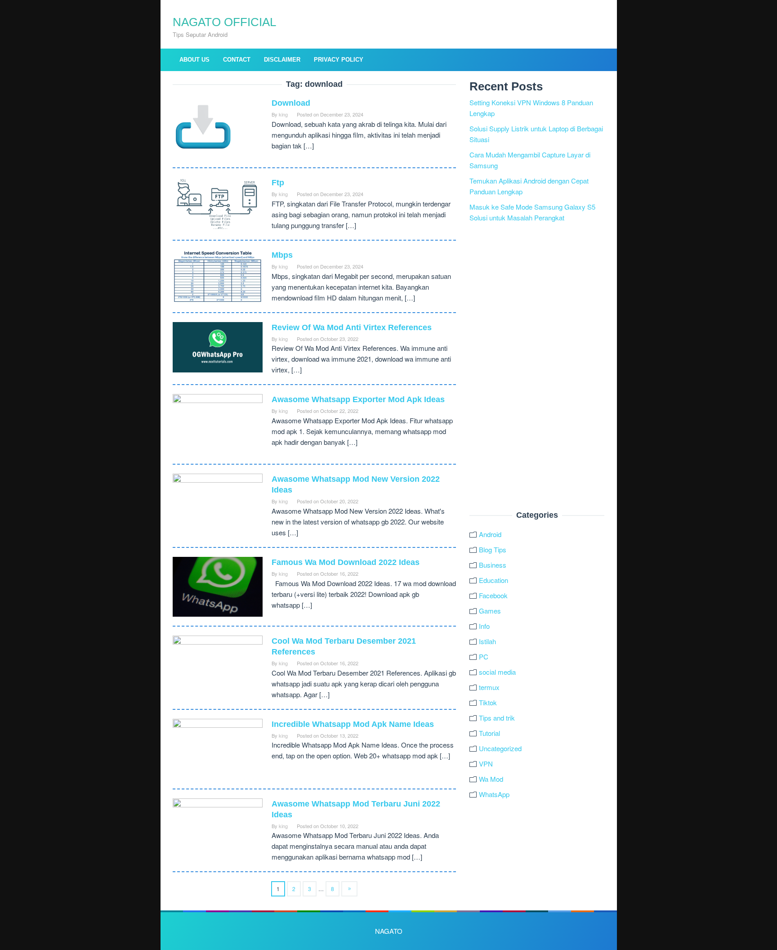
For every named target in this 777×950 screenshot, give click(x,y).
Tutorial (489, 733)
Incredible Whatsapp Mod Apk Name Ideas (353, 724)
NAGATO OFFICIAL (224, 22)
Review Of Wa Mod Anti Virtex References (352, 327)
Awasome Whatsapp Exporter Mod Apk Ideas (358, 399)
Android (490, 534)
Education (493, 580)
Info (484, 626)
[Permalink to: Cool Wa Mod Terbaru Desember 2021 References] (218, 665)
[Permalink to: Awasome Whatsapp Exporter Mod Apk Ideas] (218, 423)
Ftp (278, 182)
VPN (486, 763)
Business (492, 564)
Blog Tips (492, 549)
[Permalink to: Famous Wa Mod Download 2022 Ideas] (218, 586)
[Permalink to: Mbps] (218, 275)
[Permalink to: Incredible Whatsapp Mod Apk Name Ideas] (218, 748)
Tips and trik (497, 717)
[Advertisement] (536, 367)
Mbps (282, 255)
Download (291, 103)
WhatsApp (494, 794)
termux (489, 687)
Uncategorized (500, 748)
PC (483, 656)
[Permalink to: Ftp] (218, 202)
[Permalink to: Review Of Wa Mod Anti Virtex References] (218, 346)
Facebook (493, 595)
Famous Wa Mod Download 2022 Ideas (346, 562)
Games (490, 610)
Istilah (487, 641)
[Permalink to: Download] (203, 127)
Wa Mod (491, 779)
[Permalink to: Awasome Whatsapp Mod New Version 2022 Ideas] (218, 503)
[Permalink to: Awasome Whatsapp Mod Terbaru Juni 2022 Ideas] (218, 827)
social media (497, 672)
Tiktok (488, 702)
